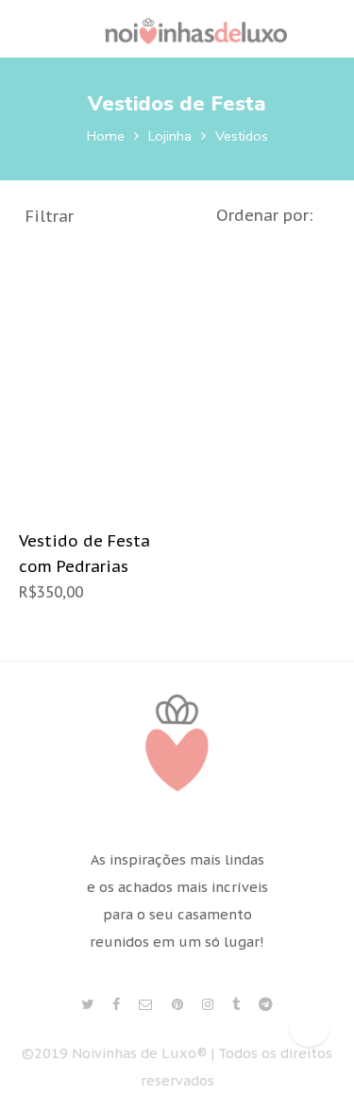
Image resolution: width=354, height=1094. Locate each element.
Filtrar (49, 216)
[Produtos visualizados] (309, 1025)
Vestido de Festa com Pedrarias (84, 553)
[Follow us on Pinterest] (177, 1005)
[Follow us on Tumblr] (236, 1005)
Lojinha (170, 135)
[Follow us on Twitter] (87, 1005)
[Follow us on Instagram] (207, 1005)
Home (106, 135)
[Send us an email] (146, 1005)
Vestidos (241, 135)
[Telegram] (266, 1005)
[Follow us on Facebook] (116, 1005)
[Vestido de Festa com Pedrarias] (96, 379)
